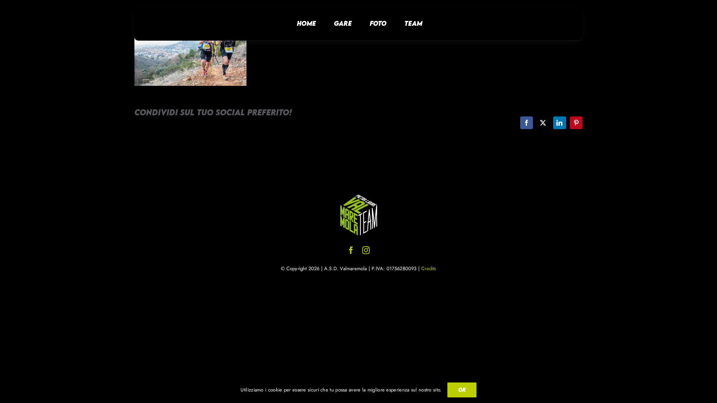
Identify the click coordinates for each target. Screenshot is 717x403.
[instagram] (366, 250)
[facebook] (351, 250)
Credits (428, 268)
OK (462, 390)
